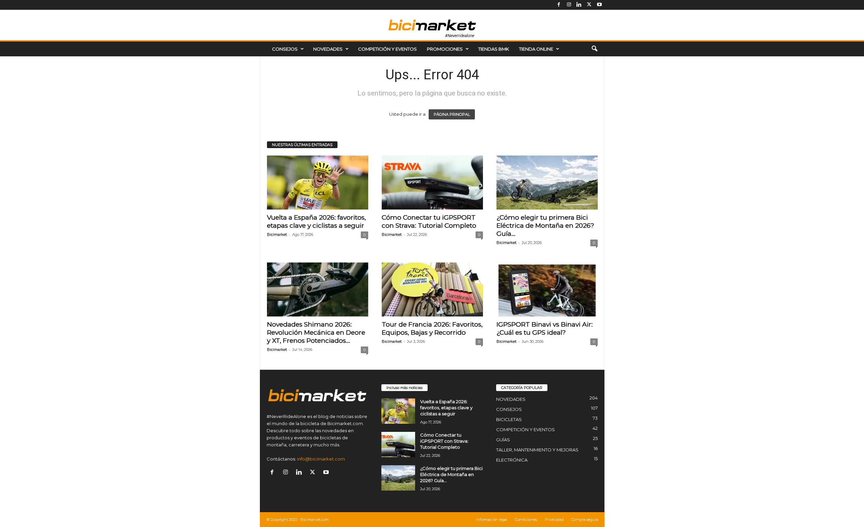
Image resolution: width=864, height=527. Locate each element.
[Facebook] (559, 5)
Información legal (491, 519)
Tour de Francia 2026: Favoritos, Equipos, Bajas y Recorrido (432, 328)
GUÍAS (503, 439)
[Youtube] (599, 5)
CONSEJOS (285, 49)
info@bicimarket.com (321, 459)
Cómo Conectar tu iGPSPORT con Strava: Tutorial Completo (429, 221)
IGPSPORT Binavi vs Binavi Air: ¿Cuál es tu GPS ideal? (544, 328)
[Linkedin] (579, 5)
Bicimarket (277, 234)
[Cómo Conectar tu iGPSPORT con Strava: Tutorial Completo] (432, 183)
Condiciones (526, 519)
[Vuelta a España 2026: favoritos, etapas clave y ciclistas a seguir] (317, 183)
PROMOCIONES (445, 49)
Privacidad (554, 519)
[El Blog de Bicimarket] (432, 25)
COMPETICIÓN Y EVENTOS (387, 49)
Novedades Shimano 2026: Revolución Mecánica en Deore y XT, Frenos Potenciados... (316, 332)
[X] (589, 5)
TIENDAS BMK (493, 49)
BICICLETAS (509, 419)
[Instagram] (569, 5)
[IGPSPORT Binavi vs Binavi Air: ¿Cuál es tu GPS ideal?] (547, 289)
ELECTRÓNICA (512, 460)
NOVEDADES (328, 49)
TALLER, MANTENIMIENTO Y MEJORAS (537, 449)
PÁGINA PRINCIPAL (452, 114)
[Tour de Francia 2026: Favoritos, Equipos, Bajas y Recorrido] (432, 289)
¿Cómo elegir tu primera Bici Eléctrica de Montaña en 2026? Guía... (545, 226)
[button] (594, 48)
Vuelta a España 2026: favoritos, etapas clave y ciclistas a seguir (316, 221)
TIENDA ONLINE (536, 49)
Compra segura (584, 519)
